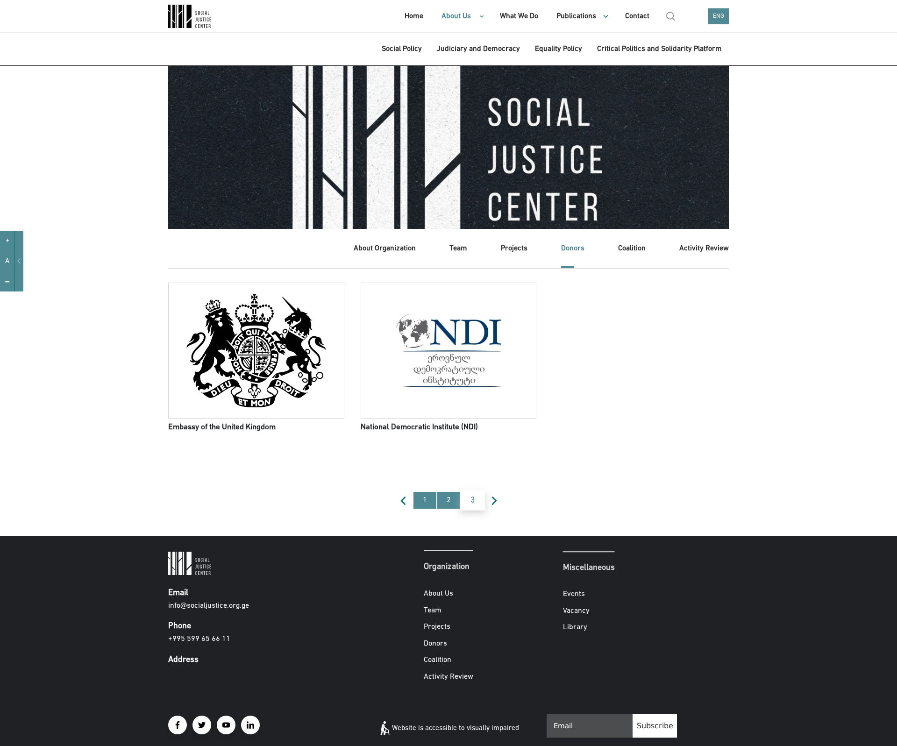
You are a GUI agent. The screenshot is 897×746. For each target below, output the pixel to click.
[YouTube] (226, 725)
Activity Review (704, 248)
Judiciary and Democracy (478, 49)
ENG (718, 16)
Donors (572, 248)
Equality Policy (558, 49)
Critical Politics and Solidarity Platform (659, 49)
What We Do (519, 16)
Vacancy (576, 611)
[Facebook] (177, 725)
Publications (576, 16)
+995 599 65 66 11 (199, 639)
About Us (456, 16)
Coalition (632, 248)
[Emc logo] (201, 16)
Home (414, 16)
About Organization (385, 248)
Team (458, 248)
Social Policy (402, 49)
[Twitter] (201, 725)
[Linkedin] (250, 725)
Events (574, 594)
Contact (637, 16)
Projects (514, 248)
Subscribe (655, 725)
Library (575, 628)
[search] (671, 16)
